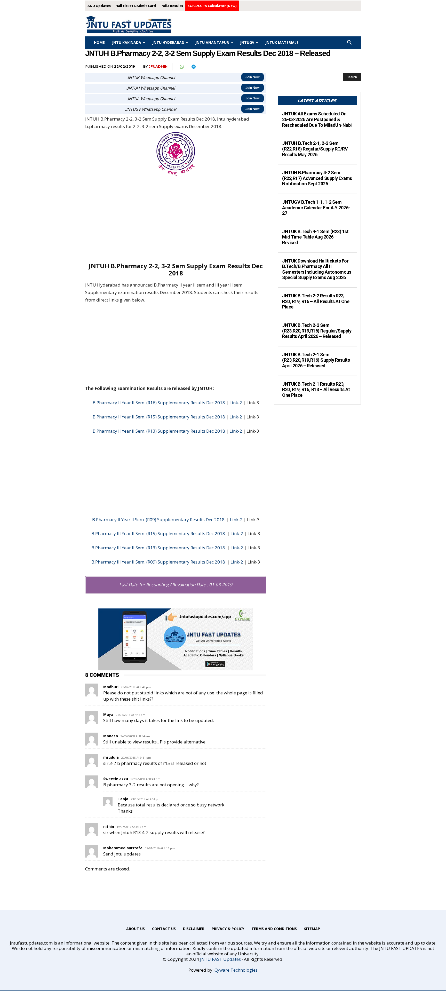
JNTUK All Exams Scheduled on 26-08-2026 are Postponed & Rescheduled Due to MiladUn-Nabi (317, 119)
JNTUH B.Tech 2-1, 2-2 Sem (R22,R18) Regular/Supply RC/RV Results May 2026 (315, 148)
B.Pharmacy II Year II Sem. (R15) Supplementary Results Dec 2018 (159, 417)
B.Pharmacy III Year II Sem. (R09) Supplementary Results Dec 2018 (158, 562)
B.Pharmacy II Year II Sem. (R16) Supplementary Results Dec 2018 (159, 403)
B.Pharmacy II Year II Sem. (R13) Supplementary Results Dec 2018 (159, 431)
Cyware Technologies (236, 970)
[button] (349, 42)
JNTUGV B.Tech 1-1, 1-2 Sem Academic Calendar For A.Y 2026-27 (316, 207)
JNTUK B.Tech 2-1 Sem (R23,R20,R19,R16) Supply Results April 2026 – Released (316, 360)
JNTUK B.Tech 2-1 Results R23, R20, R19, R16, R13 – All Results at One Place (316, 389)
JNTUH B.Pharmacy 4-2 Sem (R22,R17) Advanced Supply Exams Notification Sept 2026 (317, 178)
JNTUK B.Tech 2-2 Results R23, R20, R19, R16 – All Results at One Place (315, 301)
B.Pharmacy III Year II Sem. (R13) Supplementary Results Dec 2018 (158, 548)
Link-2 (235, 403)
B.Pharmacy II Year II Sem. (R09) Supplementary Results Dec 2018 (158, 519)
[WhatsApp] (181, 67)
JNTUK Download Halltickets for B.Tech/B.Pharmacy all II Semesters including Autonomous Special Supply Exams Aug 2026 (316, 269)
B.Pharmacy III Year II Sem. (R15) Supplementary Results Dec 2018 (158, 533)
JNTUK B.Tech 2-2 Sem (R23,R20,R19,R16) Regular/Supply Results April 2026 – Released (316, 330)
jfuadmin (158, 66)
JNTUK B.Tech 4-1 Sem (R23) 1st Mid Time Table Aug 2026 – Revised (315, 237)
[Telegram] (193, 67)
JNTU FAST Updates (220, 959)
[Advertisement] (175, 219)
